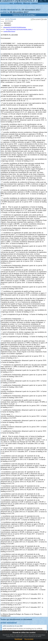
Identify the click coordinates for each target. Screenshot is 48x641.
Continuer (18, 639)
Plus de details (28, 639)
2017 (37, 10)
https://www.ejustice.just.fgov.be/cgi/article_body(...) (19, 29)
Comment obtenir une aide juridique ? (24, 15)
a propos (18, 3)
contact (34, 3)
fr (41, 0)
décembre (18, 12)
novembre (30, 10)
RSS (11, 3)
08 (11, 12)
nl (45, 0)
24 (23, 10)
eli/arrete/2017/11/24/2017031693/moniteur (14, 27)
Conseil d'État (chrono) (9, 31)
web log (26, 3)
